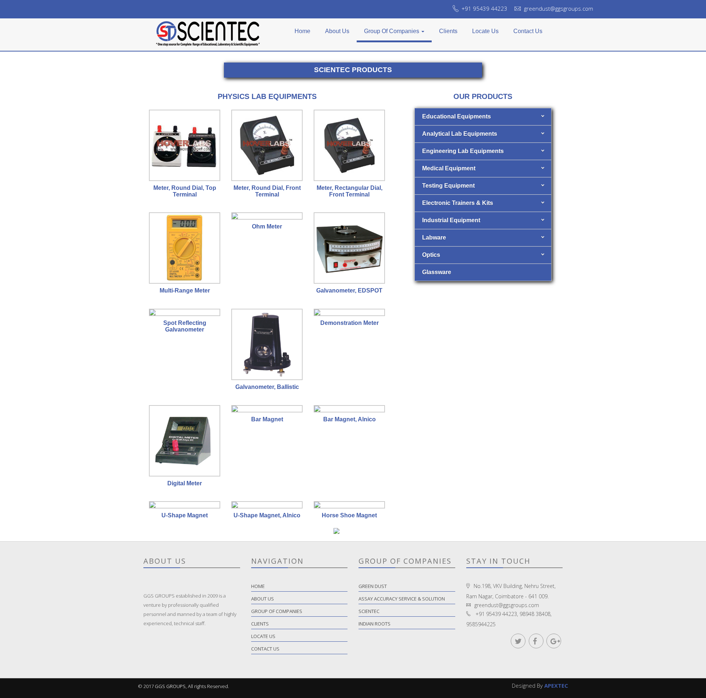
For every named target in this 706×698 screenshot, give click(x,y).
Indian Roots (375, 623)
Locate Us (485, 31)
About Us (337, 31)
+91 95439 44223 (484, 8)
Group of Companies (392, 31)
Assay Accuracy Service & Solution (402, 598)
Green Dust (373, 586)
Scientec (369, 611)
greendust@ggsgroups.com (558, 8)
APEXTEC (556, 685)
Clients (448, 31)
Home (302, 31)
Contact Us (527, 31)
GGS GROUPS (170, 686)
